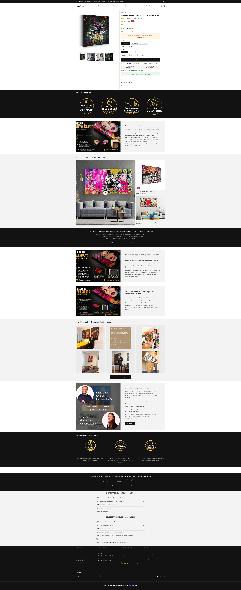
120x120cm (124, 55)
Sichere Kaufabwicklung (81, 558)
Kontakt (100, 551)
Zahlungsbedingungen (80, 560)
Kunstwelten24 (121, 587)
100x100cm (147, 52)
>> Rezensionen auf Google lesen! (120, 377)
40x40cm (124, 52)
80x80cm (140, 52)
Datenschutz (78, 555)
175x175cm (142, 55)
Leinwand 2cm (125, 43)
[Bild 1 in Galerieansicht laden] (83, 57)
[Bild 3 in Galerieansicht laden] (100, 57)
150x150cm (133, 55)
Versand (100, 553)
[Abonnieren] (131, 242)
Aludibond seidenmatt (127, 46)
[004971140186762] (163, 1)
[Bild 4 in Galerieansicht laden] (109, 57)
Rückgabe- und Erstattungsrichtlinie (106, 555)
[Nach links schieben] (77, 56)
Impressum (78, 551)
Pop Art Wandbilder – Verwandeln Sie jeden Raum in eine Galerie (149, 222)
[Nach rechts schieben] (114, 56)
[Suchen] (158, 5)
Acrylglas (145, 43)
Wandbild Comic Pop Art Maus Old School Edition (145, 191)
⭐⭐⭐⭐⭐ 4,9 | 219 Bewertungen (130, 563)
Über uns (100, 558)
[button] (127, 5)
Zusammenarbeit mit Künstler (104, 560)
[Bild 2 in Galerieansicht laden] (91, 57)
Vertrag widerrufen (80, 562)
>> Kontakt (130, 423)
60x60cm (132, 52)
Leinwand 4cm (135, 43)
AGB (76, 553)
